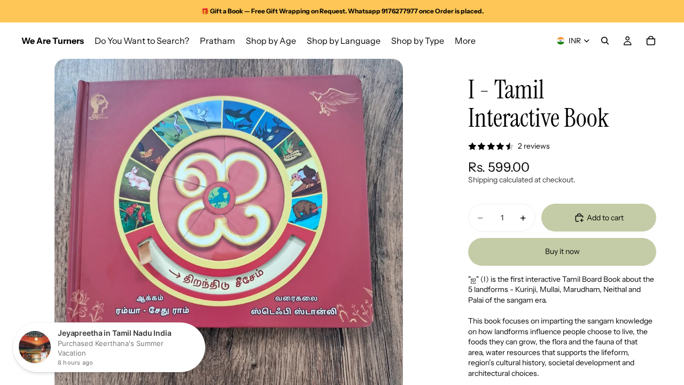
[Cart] (651, 40)
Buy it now (562, 251)
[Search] (605, 40)
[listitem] (465, 40)
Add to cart (605, 217)
